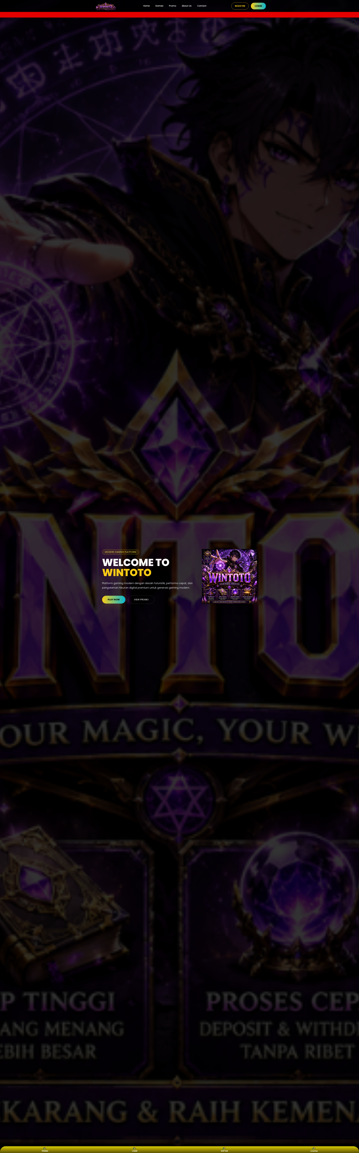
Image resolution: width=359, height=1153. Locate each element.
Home (146, 5)
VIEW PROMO (141, 599)
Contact (201, 5)
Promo (172, 5)
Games (159, 5)
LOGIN (258, 6)
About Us (187, 5)
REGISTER (240, 6)
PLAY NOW (114, 599)
